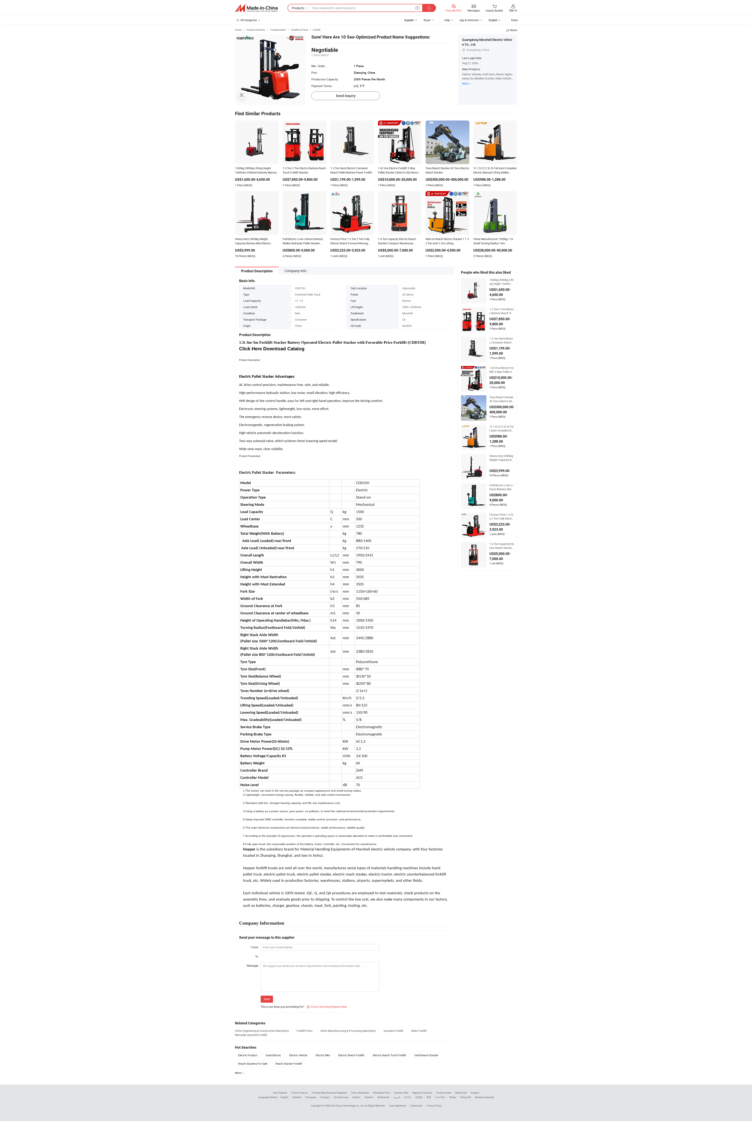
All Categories (248, 20)
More (465, 83)
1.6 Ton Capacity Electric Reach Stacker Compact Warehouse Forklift (501, 546)
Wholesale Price (381, 1092)
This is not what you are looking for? (282, 1007)
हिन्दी (429, 1097)
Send (267, 999)
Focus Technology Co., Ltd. (350, 1105)
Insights (475, 1092)
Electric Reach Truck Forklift (389, 1055)
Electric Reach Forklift (351, 1055)
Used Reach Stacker (426, 1055)
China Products (299, 1092)
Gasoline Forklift (393, 1031)
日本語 (418, 1097)
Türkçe (452, 1097)
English (284, 1097)
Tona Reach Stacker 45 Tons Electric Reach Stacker (501, 399)
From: (254, 947)
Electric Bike (322, 1055)
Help (447, 20)
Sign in (513, 10)
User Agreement (398, 1105)
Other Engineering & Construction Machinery (262, 1031)
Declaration (416, 1105)
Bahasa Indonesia (484, 1097)
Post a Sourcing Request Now (327, 1007)
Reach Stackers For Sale (252, 1063)
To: (257, 956)
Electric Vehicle (298, 1055)
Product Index (443, 1092)
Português (310, 1097)
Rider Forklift (419, 1031)
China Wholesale (360, 1092)
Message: (252, 965)
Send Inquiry (346, 96)
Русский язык (341, 1097)
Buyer (427, 20)
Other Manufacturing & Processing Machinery (348, 1031)
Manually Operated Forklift (251, 1035)
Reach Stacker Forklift (289, 1063)
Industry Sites (401, 1092)
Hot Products (280, 1092)
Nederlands (383, 1097)
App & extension (469, 20)
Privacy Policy (434, 1105)
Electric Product (247, 1055)
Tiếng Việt (465, 1097)
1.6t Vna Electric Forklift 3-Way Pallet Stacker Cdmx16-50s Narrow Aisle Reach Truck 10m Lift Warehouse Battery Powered (501, 370)
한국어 (407, 1097)
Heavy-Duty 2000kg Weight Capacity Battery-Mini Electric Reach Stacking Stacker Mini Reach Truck (501, 458)
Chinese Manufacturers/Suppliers (329, 1092)
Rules (514, 20)
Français (325, 1097)
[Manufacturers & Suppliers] (256, 8)
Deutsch (369, 1097)
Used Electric (273, 1055)
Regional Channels (422, 1092)
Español (297, 1097)
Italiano (356, 1097)
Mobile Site (461, 1092)
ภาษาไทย (440, 1097)
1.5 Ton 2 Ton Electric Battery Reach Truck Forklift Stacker (501, 311)
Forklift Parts (305, 1031)
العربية (397, 1097)
